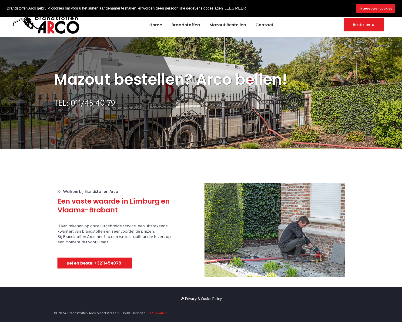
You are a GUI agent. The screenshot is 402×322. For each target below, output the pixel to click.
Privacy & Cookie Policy (203, 299)
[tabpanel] (201, 93)
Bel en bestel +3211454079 (94, 263)
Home (155, 25)
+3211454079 (157, 313)
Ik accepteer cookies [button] (375, 8)
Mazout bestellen (227, 25)
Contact (264, 25)
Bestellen (361, 24)
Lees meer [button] (235, 8)
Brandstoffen (185, 25)
